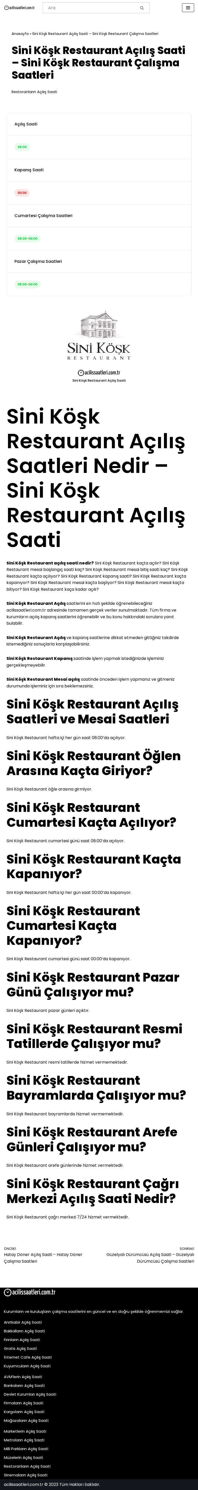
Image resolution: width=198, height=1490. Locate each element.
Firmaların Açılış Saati (23, 1403)
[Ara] (142, 7)
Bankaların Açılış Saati (24, 1385)
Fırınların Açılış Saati (22, 1339)
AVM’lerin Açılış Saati (23, 1376)
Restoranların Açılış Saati (34, 91)
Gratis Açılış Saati (20, 1348)
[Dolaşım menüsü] (188, 7)
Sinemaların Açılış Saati (25, 1475)
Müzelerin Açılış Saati (23, 1457)
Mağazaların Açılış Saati (26, 1420)
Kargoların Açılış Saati (24, 1411)
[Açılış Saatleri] (19, 7)
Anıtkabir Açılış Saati (23, 1322)
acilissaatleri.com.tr (26, 610)
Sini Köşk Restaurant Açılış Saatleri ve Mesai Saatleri (92, 712)
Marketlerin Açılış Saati (25, 1431)
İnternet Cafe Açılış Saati (28, 1357)
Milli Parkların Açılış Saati (26, 1448)
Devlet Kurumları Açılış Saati (30, 1394)
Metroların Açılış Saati (24, 1440)
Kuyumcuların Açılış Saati (27, 1366)
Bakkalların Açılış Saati (24, 1331)
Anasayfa (20, 33)
